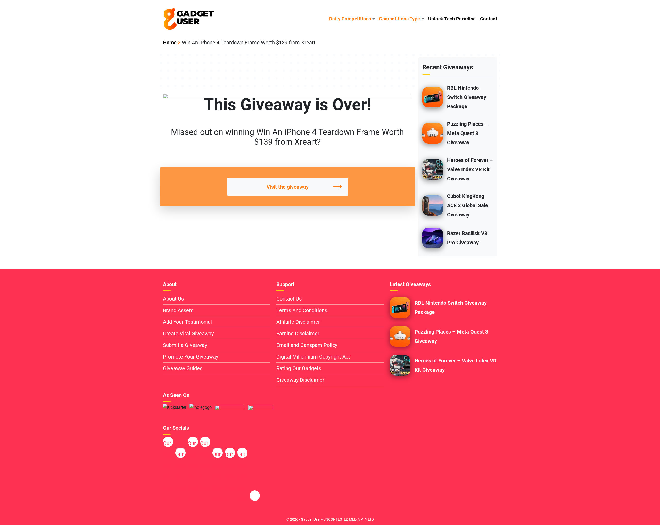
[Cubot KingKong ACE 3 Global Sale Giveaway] (432, 205)
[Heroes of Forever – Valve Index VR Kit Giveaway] (432, 169)
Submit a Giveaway (185, 345)
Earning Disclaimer (297, 333)
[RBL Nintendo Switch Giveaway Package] (432, 97)
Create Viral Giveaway (188, 333)
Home (170, 42)
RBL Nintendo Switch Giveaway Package (466, 97)
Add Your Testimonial (187, 322)
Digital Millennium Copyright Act (313, 357)
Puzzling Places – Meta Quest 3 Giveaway (467, 133)
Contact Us (289, 299)
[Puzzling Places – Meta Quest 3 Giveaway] (432, 133)
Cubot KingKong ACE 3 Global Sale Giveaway (467, 205)
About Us (173, 299)
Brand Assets (178, 310)
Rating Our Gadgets (298, 368)
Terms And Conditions (301, 310)
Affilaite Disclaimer (298, 322)
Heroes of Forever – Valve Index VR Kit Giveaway (470, 169)
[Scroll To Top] (622, 512)
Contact (488, 18)
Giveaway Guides (182, 368)
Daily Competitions (350, 18)
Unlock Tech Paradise (452, 18)
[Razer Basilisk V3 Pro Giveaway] (432, 237)
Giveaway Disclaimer (300, 380)
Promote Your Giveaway (190, 357)
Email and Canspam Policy (306, 345)
